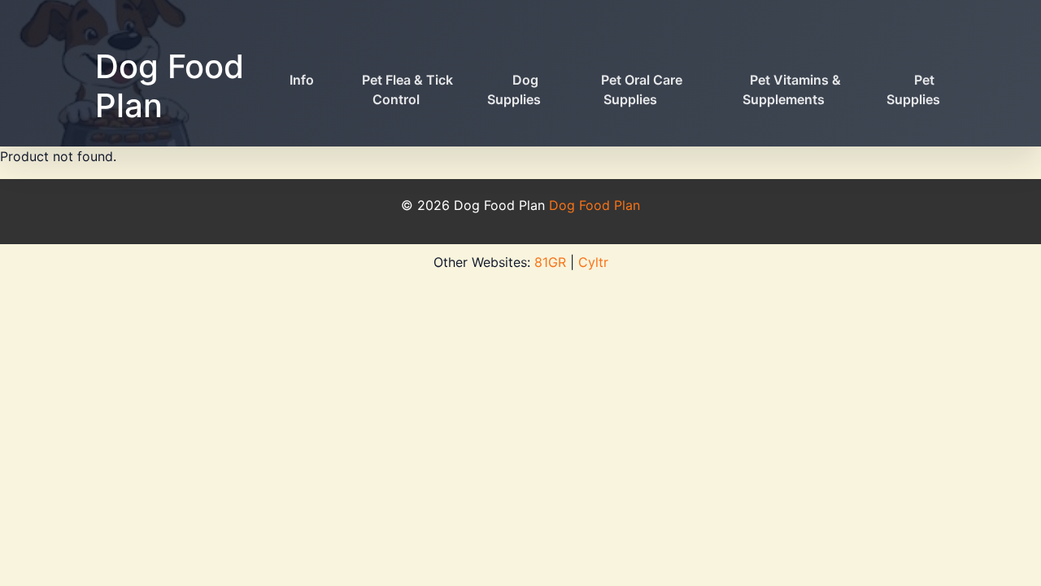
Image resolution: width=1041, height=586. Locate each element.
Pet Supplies (913, 89)
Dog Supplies (514, 89)
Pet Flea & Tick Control (407, 89)
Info (302, 80)
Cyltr (593, 262)
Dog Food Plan (169, 85)
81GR (550, 262)
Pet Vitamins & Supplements (792, 89)
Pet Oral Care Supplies (641, 89)
